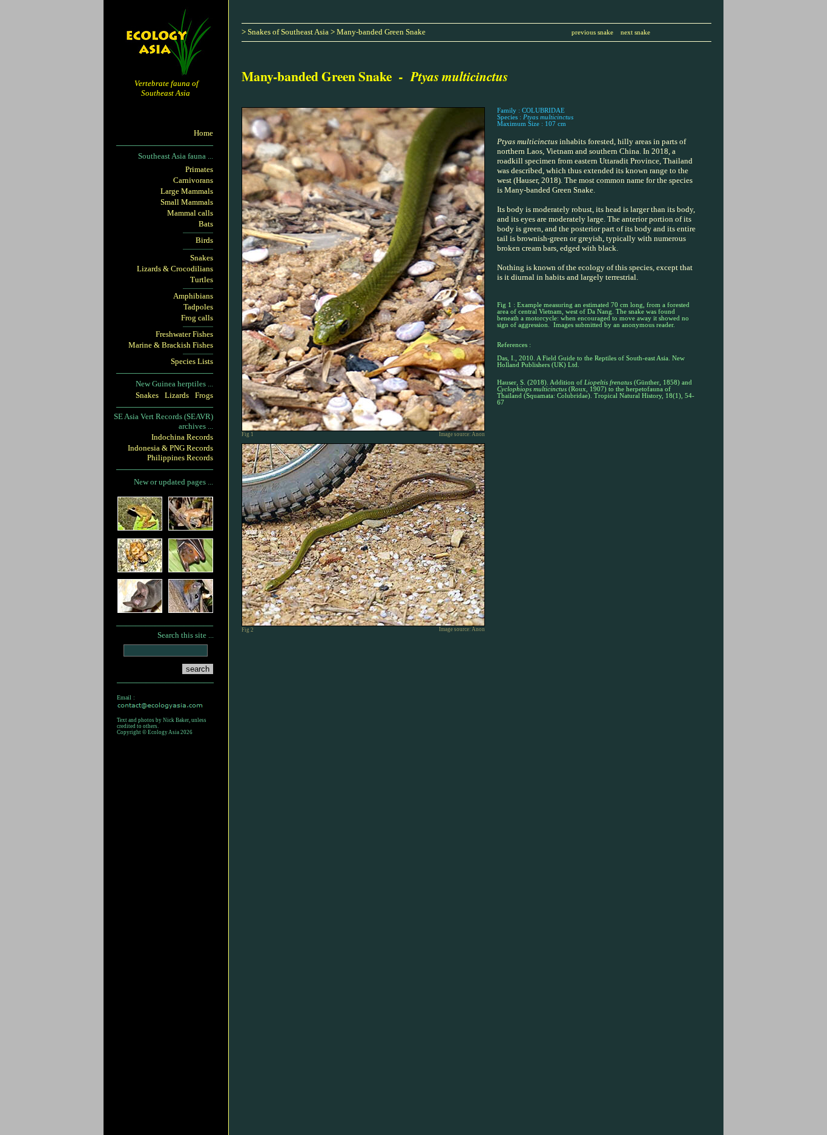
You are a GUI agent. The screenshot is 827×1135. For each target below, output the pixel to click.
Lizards (177, 395)
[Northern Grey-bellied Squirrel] (191, 609)
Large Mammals (186, 191)
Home (203, 132)
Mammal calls (190, 212)
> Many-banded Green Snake (378, 31)
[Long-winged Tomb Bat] (140, 609)
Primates (199, 169)
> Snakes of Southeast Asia (285, 31)
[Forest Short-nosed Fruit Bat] (191, 568)
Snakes (201, 257)
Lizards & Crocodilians (175, 268)
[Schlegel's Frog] (140, 526)
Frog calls (197, 317)
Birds (204, 240)
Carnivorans (193, 180)
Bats (206, 223)
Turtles (201, 279)
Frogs (204, 395)
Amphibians (193, 295)
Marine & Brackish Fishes (170, 344)
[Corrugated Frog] (140, 568)
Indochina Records (182, 437)
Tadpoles (198, 306)
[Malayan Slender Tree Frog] (191, 526)
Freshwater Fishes (184, 334)
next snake (635, 32)
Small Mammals (186, 202)
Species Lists (192, 361)
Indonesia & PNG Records (170, 447)
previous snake (592, 32)
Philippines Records (180, 457)
